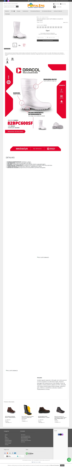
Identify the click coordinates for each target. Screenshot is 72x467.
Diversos (6, 434)
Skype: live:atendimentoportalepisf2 (62, 0)
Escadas (6, 437)
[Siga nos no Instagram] (62, 434)
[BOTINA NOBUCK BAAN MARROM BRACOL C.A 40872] (44, 414)
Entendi (62, 465)
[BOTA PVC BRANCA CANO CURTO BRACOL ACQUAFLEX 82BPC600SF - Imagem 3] (24, 45)
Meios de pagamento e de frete (25, 437)
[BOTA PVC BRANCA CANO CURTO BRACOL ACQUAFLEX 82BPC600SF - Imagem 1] (15, 45)
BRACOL (67, 22)
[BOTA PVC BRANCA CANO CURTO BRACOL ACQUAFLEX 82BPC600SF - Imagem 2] (19, 45)
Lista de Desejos (7, 48)
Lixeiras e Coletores (8, 443)
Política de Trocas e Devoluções (26, 440)
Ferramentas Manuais (8, 441)
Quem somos (23, 441)
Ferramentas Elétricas (8, 440)
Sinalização (6, 444)
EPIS (5, 436)
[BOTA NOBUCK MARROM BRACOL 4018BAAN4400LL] (11, 414)
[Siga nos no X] (60, 434)
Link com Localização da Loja (25, 436)
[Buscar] (17, 6)
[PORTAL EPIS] (36, 5)
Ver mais (11, 418)
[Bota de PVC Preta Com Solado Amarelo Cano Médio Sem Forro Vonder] (28, 413)
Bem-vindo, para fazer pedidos (11, 3)
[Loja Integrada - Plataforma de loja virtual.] (36, 462)
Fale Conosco (31, 0)
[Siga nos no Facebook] (59, 434)
